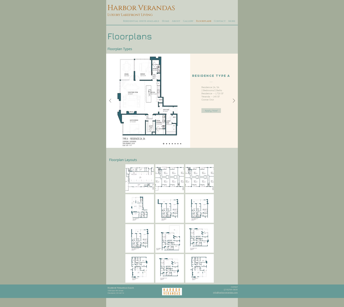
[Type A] (163, 143)
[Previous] (110, 101)
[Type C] (169, 143)
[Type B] (166, 143)
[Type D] (172, 143)
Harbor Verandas (141, 8)
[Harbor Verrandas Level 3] (180, 143)
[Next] (234, 101)
